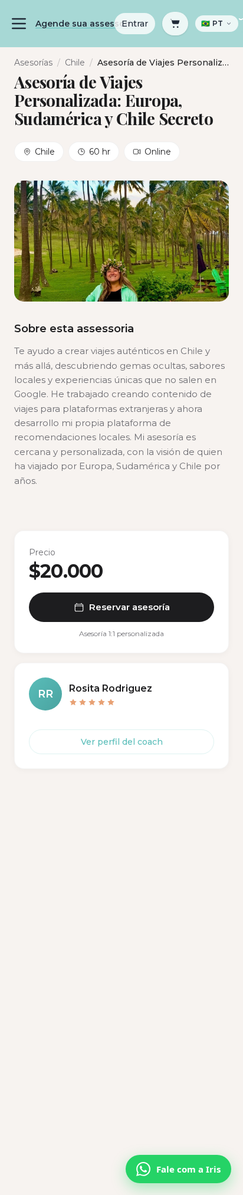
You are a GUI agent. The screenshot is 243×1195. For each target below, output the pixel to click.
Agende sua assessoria (85, 23)
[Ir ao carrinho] (175, 23)
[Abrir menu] (18, 23)
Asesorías (33, 62)
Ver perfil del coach (122, 741)
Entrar (134, 23)
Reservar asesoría (129, 607)
